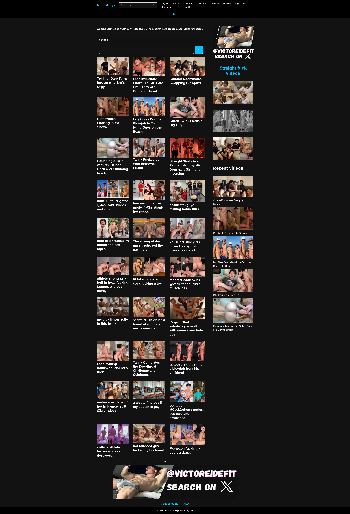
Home (175, 14)
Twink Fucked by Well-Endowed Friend (146, 164)
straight (186, 7)
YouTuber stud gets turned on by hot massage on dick (185, 246)
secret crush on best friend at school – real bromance (149, 324)
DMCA (185, 504)
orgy (237, 3)
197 (157, 461)
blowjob (227, 3)
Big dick (166, 3)
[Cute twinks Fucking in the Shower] (233, 219)
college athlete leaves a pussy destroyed (108, 451)
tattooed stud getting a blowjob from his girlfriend (186, 368)
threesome (167, 7)
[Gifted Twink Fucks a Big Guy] (233, 281)
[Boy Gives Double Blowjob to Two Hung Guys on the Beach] (233, 248)
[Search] (154, 5)
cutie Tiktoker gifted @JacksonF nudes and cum (112, 205)
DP (177, 7)
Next (166, 461)
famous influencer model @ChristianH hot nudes (148, 207)
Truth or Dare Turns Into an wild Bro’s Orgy (112, 83)
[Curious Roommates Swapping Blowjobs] (233, 187)
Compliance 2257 (169, 504)
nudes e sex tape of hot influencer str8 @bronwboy (112, 406)
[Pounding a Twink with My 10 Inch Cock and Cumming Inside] (233, 311)
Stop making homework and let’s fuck (112, 368)
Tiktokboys (189, 3)
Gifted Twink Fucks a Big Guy (227, 295)
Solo (245, 3)
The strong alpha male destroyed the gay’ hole (148, 245)
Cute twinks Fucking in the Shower (108, 123)
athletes (202, 3)
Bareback (214, 3)
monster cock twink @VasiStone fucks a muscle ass (185, 284)
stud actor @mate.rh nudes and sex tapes (113, 245)
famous (176, 3)
